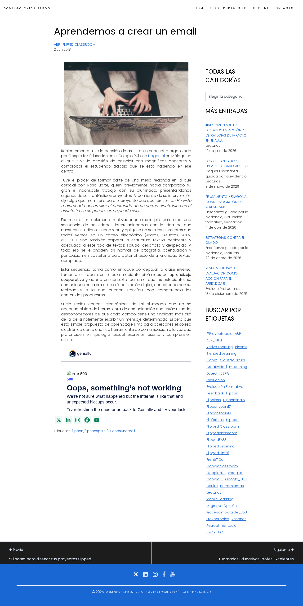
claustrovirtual (232, 360)
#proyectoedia (219, 333)
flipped (232, 419)
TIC (220, 532)
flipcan (77, 431)
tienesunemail (122, 431)
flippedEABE (216, 439)
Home (200, 8)
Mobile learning (219, 499)
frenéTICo (214, 459)
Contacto (283, 8)
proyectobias (217, 519)
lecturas (213, 492)
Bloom (212, 360)
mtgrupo (213, 505)
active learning (219, 347)
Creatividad (216, 366)
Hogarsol (156, 156)
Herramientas (232, 485)
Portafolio (235, 8)
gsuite (212, 485)
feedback (215, 393)
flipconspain (234, 400)
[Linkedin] (68, 420)
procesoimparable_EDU (226, 512)
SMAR (210, 532)
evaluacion (215, 380)
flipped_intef (217, 453)
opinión (230, 505)
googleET (214, 479)
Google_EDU (236, 479)
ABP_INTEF (214, 340)
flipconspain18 (97, 431)
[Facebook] (87, 420)
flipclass (213, 400)
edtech (212, 373)
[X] (58, 420)
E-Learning (238, 366)
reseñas (239, 519)
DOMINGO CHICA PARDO (27, 8)
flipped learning (220, 446)
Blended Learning (221, 353)
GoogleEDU (216, 472)
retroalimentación (222, 525)
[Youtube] (96, 420)
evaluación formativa (224, 386)
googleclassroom (222, 466)
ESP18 (225, 373)
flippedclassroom (221, 433)
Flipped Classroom (78, 44)
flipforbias (215, 419)
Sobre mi (260, 8)
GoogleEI (235, 472)
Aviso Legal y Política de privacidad (179, 591)
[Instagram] (77, 420)
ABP (57, 44)
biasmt (241, 347)
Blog (214, 8)
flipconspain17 (218, 406)
